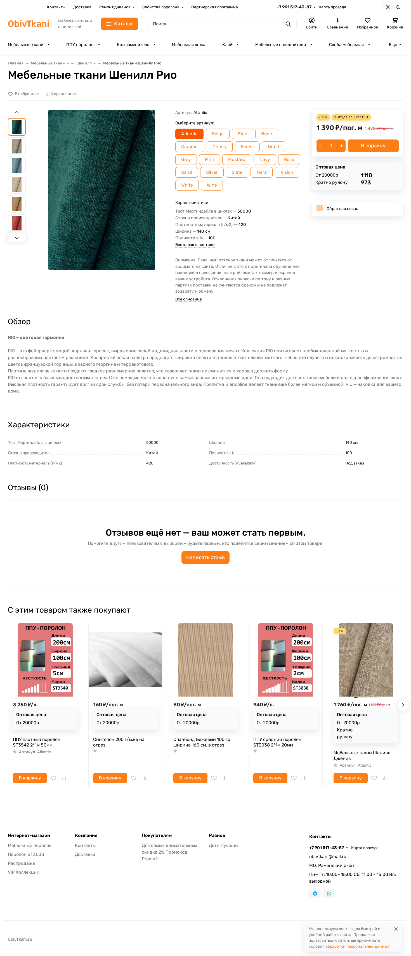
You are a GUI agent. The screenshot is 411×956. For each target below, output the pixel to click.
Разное (217, 835)
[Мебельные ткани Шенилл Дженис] (366, 660)
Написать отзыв (205, 557)
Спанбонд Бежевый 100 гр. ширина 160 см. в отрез (202, 742)
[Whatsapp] (329, 893)
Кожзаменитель (133, 44)
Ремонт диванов (115, 7)
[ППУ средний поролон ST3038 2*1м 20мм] (285, 660)
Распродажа (21, 863)
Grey (186, 159)
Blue (242, 133)
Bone (266, 133)
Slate (237, 172)
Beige (218, 133)
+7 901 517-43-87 (294, 6)
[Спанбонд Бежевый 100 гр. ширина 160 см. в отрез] (205, 660)
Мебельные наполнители (280, 44)
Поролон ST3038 (26, 854)
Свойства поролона (160, 7)
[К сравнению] (64, 778)
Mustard (236, 159)
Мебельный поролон (30, 845)
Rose (289, 159)
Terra (261, 172)
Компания (86, 835)
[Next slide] (17, 237)
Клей (227, 44)
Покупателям (157, 835)
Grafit (273, 146)
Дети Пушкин (223, 845)
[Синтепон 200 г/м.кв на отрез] (125, 660)
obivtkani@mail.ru (327, 856)
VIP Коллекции (23, 872)
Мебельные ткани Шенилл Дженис (362, 755)
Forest (247, 146)
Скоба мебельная (346, 44)
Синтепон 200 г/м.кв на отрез (119, 742)
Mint (209, 159)
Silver (212, 172)
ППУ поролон (80, 44)
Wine (212, 185)
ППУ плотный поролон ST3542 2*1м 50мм (36, 742)
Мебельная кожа (188, 44)
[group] (102, 190)
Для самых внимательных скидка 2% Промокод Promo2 (169, 852)
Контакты (56, 7)
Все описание (188, 299)
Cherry (219, 146)
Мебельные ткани (25, 44)
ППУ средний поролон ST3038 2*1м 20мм (277, 742)
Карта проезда (332, 7)
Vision (287, 172)
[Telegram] (315, 893)
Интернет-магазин (29, 835)
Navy (264, 159)
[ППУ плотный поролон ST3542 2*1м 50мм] (45, 660)
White (187, 185)
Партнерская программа (214, 7)
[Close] (396, 929)
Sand (186, 172)
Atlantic (189, 133)
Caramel (190, 146)
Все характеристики (195, 244)
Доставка (82, 7)
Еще (393, 44)
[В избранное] (53, 778)
